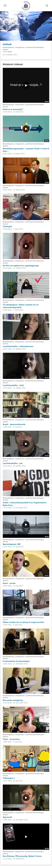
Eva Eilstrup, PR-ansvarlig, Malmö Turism (22, 856)
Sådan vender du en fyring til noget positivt (23, 622)
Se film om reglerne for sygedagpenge (21, 265)
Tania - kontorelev (11, 739)
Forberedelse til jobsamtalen (16, 661)
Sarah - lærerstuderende (14, 424)
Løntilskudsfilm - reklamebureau (18, 346)
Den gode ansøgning (13, 700)
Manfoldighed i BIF (12, 544)
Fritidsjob (7, 226)
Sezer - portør (9, 583)
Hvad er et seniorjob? (13, 109)
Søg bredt (7, 817)
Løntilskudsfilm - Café (13, 385)
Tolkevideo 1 (9, 778)
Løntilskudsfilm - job (12, 463)
